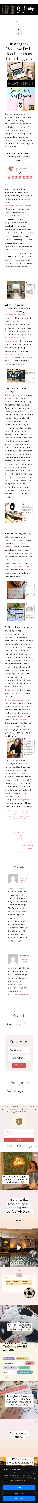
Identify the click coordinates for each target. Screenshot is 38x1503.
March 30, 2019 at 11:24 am (24, 880)
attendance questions (23, 811)
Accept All (19, 1487)
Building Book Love (19, 9)
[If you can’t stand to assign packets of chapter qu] (19, 1248)
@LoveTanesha (12, 690)
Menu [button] (20, 21)
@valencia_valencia (14, 700)
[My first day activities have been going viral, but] (19, 1362)
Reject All (19, 1498)
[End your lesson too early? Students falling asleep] (19, 1324)
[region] (19, 1484)
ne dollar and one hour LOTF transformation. (18, 337)
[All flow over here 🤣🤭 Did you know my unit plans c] (19, 1171)
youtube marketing (17, 888)
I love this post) (24, 719)
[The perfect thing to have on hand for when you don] (19, 1286)
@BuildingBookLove (24, 800)
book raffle (15, 812)
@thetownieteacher (14, 205)
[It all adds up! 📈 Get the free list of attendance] (19, 1438)
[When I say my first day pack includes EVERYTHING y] (19, 1400)
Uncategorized (21, 818)
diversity (25, 814)
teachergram (19, 816)
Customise (19, 1493)
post (25, 693)
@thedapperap (16, 706)
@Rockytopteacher (14, 395)
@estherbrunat (19, 716)
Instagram (11, 816)
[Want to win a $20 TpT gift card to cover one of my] (19, 1209)
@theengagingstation (15, 315)
